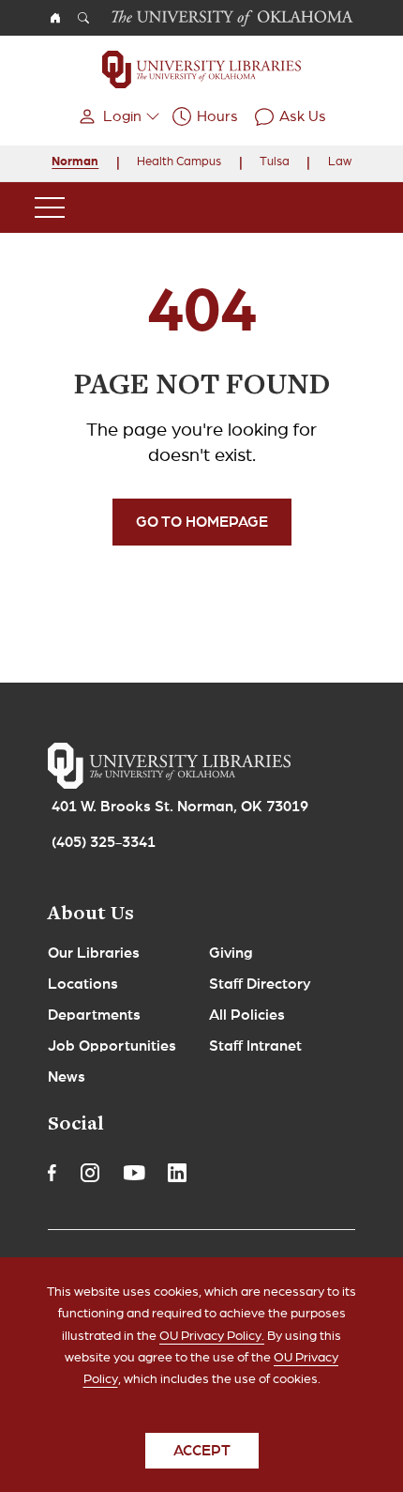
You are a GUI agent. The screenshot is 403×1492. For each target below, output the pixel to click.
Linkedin (177, 1172)
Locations (83, 984)
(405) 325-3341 (104, 842)
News (66, 1076)
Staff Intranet (255, 1046)
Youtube (134, 1172)
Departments (94, 1015)
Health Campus (179, 161)
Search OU (83, 18)
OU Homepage (55, 18)
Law (339, 161)
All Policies (247, 1015)
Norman (75, 161)
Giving (231, 953)
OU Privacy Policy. (211, 1336)
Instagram (90, 1172)
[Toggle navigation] (50, 207)
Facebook (52, 1172)
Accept (202, 1450)
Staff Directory (260, 984)
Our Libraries (94, 953)
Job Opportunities (112, 1046)
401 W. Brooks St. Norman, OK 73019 (180, 806)
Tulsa (275, 161)
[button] (116, 116)
